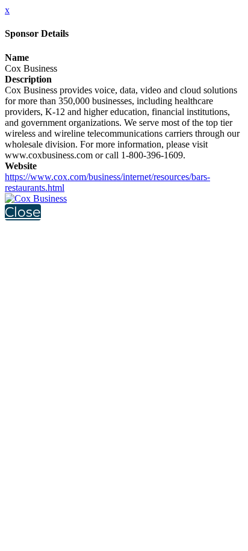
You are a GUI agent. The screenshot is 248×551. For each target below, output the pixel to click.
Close (23, 212)
